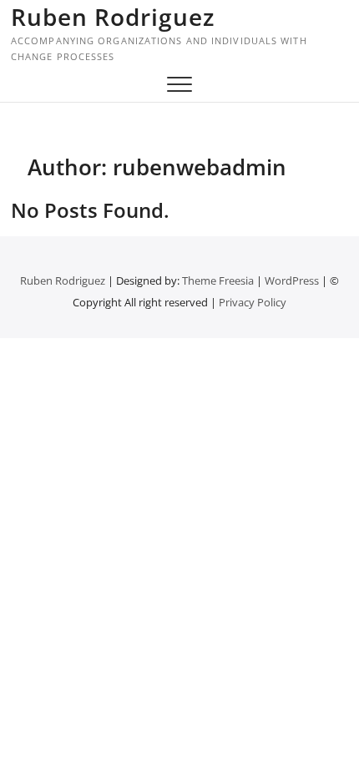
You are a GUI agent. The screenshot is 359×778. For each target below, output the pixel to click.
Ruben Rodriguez (113, 17)
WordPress (292, 280)
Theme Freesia (218, 280)
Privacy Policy (252, 302)
